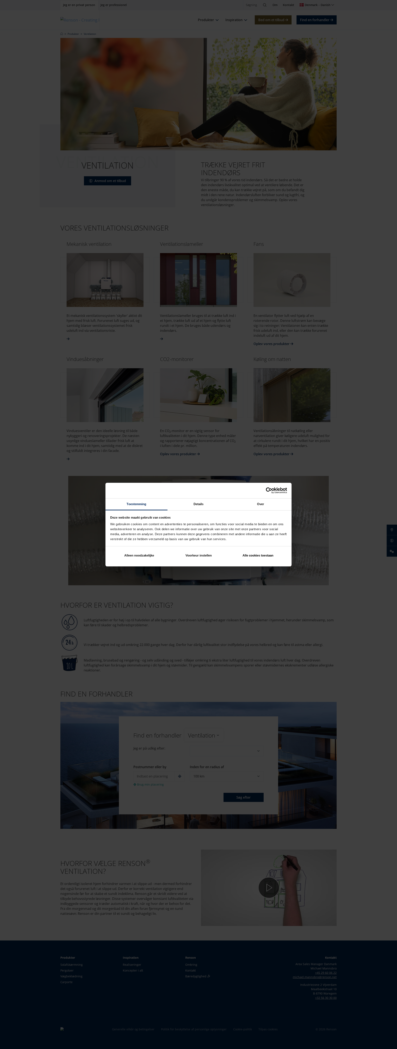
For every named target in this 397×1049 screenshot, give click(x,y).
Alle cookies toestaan (258, 555)
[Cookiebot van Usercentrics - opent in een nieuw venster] (269, 490)
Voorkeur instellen (198, 555)
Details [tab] (199, 504)
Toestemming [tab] (136, 504)
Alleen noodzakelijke (139, 555)
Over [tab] (260, 504)
